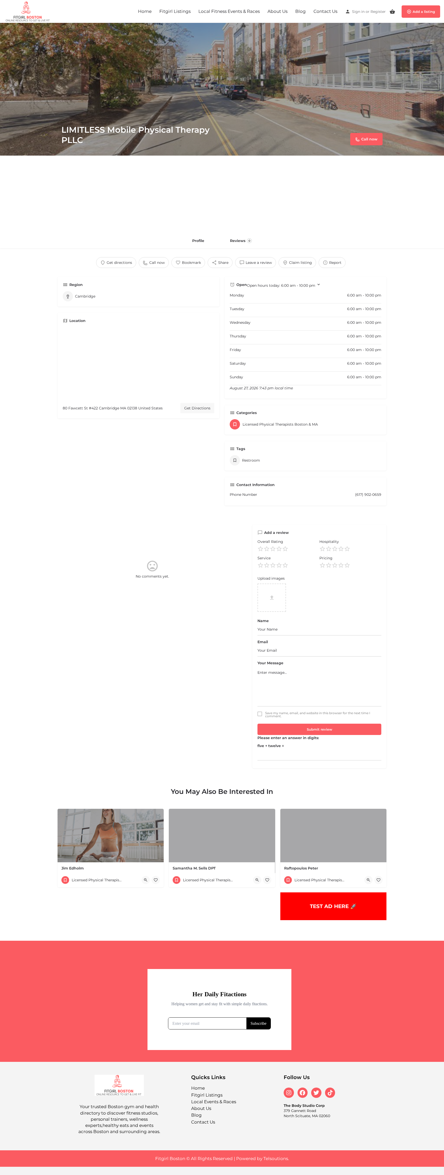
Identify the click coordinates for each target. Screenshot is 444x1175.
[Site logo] (28, 11)
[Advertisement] (222, 194)
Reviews (240, 240)
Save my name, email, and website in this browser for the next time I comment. (317, 715)
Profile (198, 240)
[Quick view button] (146, 880)
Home (145, 11)
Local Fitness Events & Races (229, 11)
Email (262, 642)
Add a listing (424, 12)
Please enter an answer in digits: (288, 738)
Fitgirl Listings (175, 11)
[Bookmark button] (156, 880)
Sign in (358, 11)
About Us (277, 11)
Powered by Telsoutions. (262, 1158)
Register (378, 11)
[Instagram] (289, 1093)
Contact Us (325, 11)
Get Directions (197, 408)
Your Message (270, 663)
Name (263, 620)
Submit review (319, 729)
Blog (300, 11)
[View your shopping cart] (392, 11)
